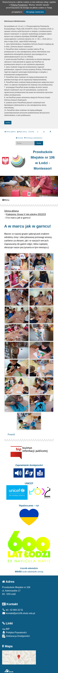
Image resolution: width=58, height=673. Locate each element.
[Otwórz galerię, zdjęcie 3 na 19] (17, 279)
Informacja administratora (33, 138)
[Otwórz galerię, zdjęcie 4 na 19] (41, 279)
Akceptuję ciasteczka (35, 12)
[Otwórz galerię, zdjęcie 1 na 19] (17, 261)
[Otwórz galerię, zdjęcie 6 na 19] (41, 297)
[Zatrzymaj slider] (29, 193)
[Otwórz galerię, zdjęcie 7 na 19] (17, 315)
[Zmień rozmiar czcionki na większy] (44, 132)
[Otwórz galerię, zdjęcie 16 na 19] (41, 385)
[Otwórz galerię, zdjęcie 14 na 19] (41, 368)
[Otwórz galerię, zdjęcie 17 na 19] (17, 403)
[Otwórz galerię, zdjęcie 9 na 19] (17, 332)
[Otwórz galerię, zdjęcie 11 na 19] (17, 350)
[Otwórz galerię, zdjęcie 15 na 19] (17, 385)
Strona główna (11, 131)
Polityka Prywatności (16, 632)
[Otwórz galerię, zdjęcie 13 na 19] (17, 368)
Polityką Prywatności (19, 5)
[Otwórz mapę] (19, 657)
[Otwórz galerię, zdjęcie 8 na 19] (41, 315)
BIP (7, 629)
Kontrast (20, 138)
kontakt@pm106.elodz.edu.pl (20, 613)
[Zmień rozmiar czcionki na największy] (50, 132)
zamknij (7, 122)
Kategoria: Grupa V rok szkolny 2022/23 (26, 214)
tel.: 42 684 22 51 (14, 610)
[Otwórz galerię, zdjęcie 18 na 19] (41, 403)
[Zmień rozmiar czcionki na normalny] (38, 132)
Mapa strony (22, 131)
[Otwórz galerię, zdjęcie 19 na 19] (29, 421)
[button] (3, 186)
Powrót (11, 434)
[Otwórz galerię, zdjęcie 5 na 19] (17, 297)
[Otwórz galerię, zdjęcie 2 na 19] (41, 261)
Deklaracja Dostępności (17, 636)
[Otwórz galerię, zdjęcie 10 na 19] (41, 332)
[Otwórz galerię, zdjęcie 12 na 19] (41, 350)
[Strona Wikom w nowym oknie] (8, 670)
